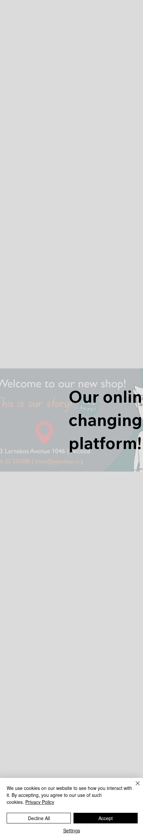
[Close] (134, 787)
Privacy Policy (39, 802)
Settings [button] (71, 830)
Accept (105, 818)
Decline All (39, 818)
